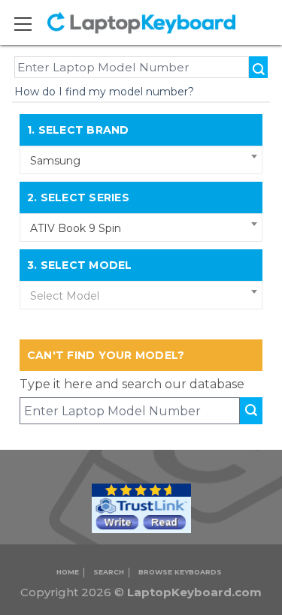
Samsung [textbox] (55, 160)
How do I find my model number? (104, 91)
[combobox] (141, 160)
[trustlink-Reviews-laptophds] (141, 507)
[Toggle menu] (32, 23)
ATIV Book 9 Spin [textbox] (75, 228)
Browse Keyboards (180, 572)
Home (67, 572)
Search (108, 572)
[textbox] (141, 295)
